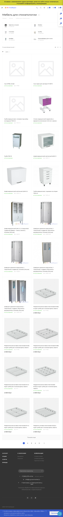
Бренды (5, 462)
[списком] (58, 47)
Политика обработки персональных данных (31, 487)
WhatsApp (35, 497)
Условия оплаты (38, 456)
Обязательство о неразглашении (31, 489)
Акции (4, 456)
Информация (38, 453)
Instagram (27, 497)
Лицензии (20, 458)
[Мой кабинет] (44, 7)
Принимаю (54, 513)
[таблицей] (60, 47)
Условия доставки (39, 458)
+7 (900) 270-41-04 (27, 476)
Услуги (4, 459)
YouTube (31, 497)
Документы (20, 456)
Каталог (5, 453)
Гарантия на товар (39, 460)
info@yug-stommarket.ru (32, 479)
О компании (22, 453)
